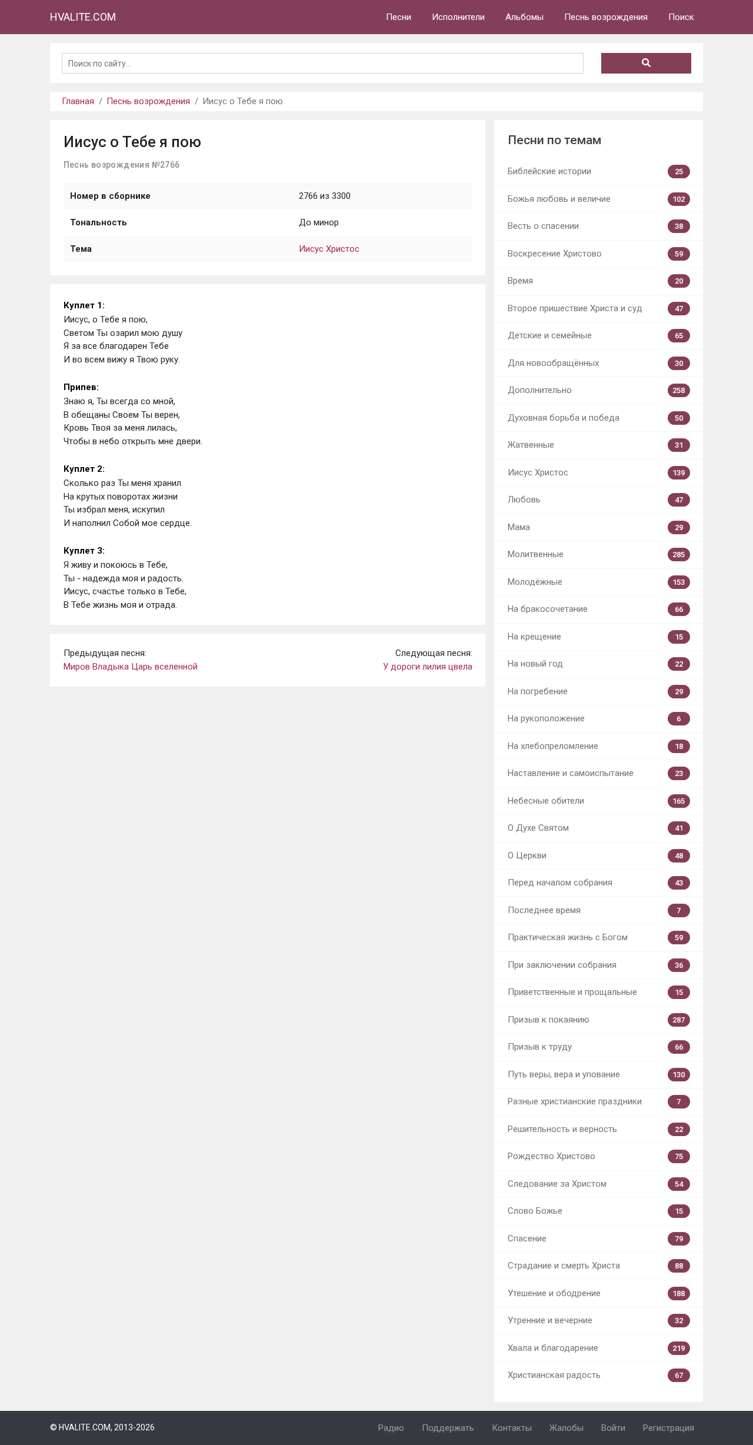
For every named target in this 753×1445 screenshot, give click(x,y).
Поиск (681, 17)
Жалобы (566, 1428)
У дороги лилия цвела (427, 666)
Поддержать (448, 1428)
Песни (398, 17)
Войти (613, 1428)
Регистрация (668, 1428)
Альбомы (524, 17)
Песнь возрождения (606, 17)
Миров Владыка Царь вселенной (131, 666)
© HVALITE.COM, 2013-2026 (102, 1427)
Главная (78, 101)
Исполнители (458, 17)
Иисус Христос (329, 249)
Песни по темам (554, 140)
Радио (391, 1428)
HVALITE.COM (83, 17)
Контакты (512, 1428)
